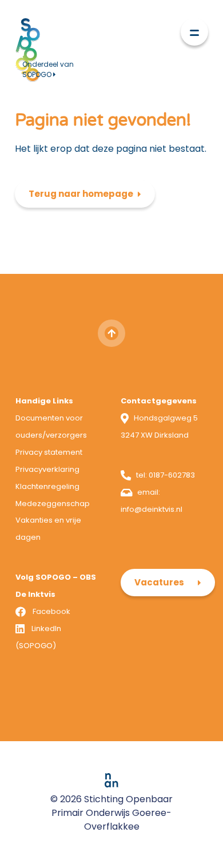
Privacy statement (48, 452)
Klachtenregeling (47, 486)
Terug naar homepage (81, 194)
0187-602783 (172, 475)
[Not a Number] (111, 779)
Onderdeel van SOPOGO (48, 69)
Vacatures (159, 582)
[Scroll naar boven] (111, 333)
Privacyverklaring (47, 469)
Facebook (51, 611)
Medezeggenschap (52, 503)
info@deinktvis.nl (151, 509)
